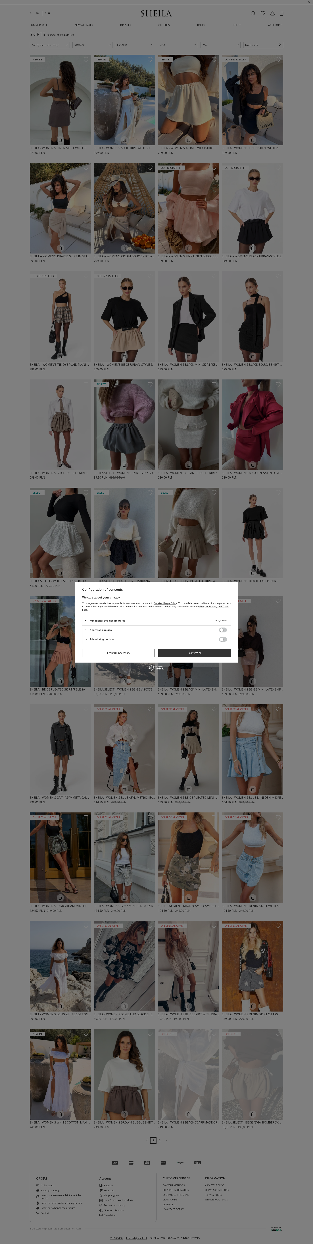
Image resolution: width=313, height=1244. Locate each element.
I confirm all (194, 653)
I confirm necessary (118, 653)
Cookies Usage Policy (165, 603)
